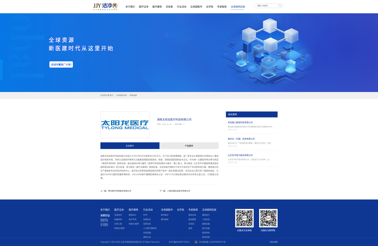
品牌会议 (147, 219)
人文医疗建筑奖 (150, 228)
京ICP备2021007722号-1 (179, 242)
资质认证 (105, 215)
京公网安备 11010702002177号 (212, 242)
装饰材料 (206, 233)
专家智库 (222, 6)
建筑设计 (132, 215)
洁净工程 (118, 224)
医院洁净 (192, 215)
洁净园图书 (196, 6)
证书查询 (104, 225)
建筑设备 (206, 224)
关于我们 (130, 6)
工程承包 (206, 219)
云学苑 (209, 6)
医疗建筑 (157, 6)
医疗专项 (132, 219)
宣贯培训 (147, 224)
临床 (190, 228)
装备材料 (118, 219)
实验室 (169, 6)
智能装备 (133, 95)
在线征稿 (147, 233)
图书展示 (165, 215)
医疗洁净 (143, 6)
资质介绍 (104, 221)
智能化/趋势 (119, 228)
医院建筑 (192, 219)
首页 (111, 95)
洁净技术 (118, 215)
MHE (145, 215)
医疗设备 (206, 228)
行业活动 (181, 6)
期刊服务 (165, 219)
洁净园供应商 (238, 6)
